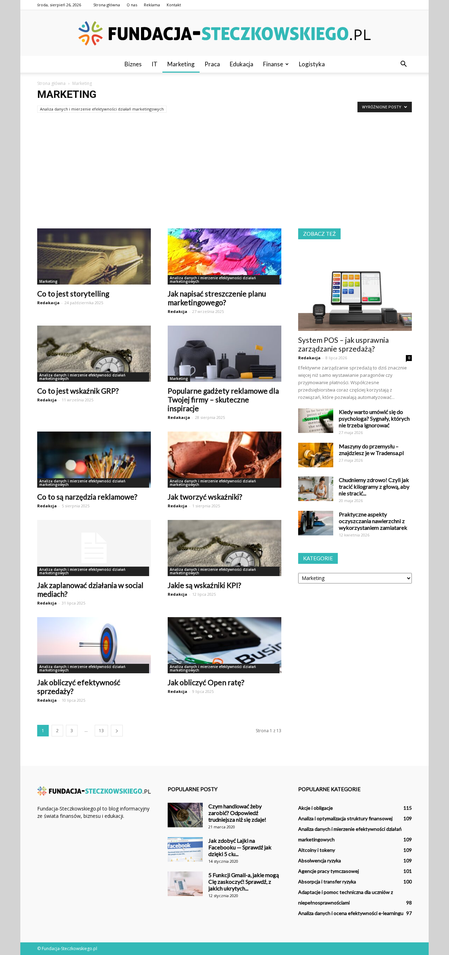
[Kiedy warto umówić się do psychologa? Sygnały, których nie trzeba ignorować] (315, 420)
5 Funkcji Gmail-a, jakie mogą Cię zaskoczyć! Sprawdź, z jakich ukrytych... (243, 881)
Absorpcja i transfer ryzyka (327, 881)
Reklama (152, 4)
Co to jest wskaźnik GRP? (78, 390)
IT (155, 64)
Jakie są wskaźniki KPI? (204, 585)
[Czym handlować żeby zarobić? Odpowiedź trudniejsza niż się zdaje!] (185, 815)
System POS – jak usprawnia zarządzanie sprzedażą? (343, 344)
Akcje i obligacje (315, 808)
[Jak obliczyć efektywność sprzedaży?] (94, 645)
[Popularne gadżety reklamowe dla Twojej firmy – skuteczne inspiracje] (224, 354)
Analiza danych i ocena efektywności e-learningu (350, 913)
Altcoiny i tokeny (316, 850)
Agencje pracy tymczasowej (328, 871)
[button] (403, 64)
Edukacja (241, 64)
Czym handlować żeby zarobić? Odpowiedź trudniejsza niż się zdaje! (237, 813)
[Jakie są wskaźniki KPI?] (224, 548)
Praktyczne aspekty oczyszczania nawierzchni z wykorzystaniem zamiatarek (373, 521)
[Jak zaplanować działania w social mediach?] (94, 548)
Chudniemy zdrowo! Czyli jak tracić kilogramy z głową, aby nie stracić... (374, 486)
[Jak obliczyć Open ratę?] (224, 645)
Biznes (133, 64)
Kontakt (174, 4)
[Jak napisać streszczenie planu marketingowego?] (224, 256)
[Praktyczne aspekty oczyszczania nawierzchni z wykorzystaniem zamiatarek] (315, 523)
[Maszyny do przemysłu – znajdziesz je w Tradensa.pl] (315, 455)
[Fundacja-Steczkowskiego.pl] (224, 33)
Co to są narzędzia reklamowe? (87, 496)
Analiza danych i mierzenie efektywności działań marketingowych (102, 109)
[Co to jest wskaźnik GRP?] (94, 354)
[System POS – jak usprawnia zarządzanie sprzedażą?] (355, 289)
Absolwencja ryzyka (319, 860)
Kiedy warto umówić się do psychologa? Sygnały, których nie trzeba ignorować (374, 418)
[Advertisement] (224, 168)
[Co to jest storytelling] (94, 256)
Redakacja (48, 302)
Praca (212, 64)
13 (101, 731)
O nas (132, 4)
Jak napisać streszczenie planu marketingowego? (217, 298)
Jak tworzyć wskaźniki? (205, 496)
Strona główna (106, 4)
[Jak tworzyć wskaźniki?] (224, 460)
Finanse (273, 64)
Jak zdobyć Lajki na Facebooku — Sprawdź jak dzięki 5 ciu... (240, 847)
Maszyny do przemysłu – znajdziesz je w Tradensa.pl (371, 449)
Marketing (181, 64)
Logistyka (312, 64)
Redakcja (177, 311)
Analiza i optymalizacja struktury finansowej (345, 818)
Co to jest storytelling (73, 293)
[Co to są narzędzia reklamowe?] (94, 460)
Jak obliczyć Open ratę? (206, 682)
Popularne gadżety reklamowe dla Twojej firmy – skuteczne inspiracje (223, 399)
